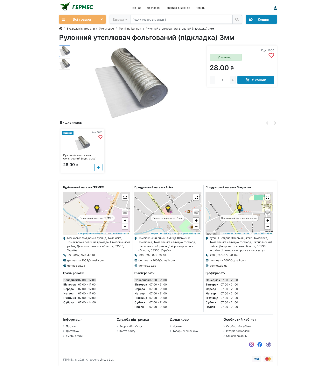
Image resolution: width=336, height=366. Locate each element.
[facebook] (259, 345)
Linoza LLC (107, 359)
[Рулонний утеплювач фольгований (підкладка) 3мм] (131, 83)
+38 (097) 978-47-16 (81, 255)
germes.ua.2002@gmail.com (85, 260)
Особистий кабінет (238, 326)
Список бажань (236, 335)
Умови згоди (74, 335)
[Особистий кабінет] (275, 8)
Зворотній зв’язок (131, 326)
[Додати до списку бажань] (271, 55)
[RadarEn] (268, 345)
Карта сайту (127, 331)
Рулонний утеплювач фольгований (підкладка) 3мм (79, 158)
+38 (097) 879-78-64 (152, 255)
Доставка (153, 7)
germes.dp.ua (76, 265)
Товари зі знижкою (177, 7)
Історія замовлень (238, 331)
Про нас (136, 7)
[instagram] (251, 345)
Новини (200, 7)
